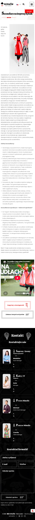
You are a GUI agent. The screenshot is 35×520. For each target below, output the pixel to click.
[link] (16, 516)
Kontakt (29, 11)
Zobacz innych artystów (15, 314)
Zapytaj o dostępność (15, 305)
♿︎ (33, 511)
